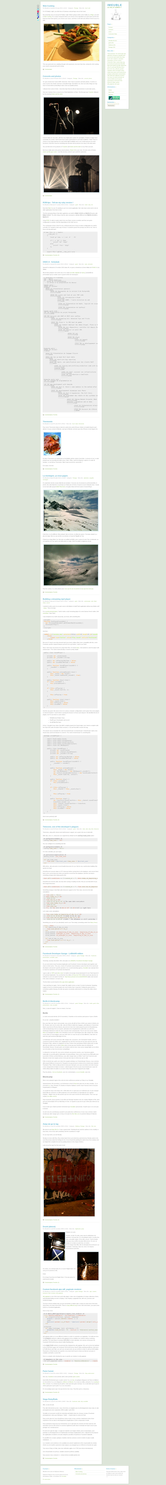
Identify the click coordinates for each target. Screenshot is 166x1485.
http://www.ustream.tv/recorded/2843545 (76, 976)
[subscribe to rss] (38, 10)
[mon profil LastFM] (38, 12)
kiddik (56, 1032)
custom (118, 62)
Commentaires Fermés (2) (52, 255)
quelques (96, 1382)
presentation (122, 74)
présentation (115, 74)
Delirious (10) (112, 45)
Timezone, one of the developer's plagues (60, 827)
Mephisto (111, 94)
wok (116, 84)
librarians (119, 67)
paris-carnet (116, 72)
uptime (117, 82)
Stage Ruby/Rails (50, 1399)
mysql (108, 72)
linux (108, 68)
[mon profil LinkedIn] (38, 16)
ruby (111, 77)
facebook (111, 63)
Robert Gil (72, 150)
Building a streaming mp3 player (56, 599)
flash (108, 65)
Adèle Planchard (60, 486)
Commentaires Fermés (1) (52, 994)
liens (123, 67)
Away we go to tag (50, 1124)
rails (108, 75)
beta (121, 57)
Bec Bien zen (75, 1113)
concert (115, 60)
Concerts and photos (52, 76)
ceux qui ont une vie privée (71, 588)
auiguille (120, 55)
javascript (114, 67)
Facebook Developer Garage (84, 960)
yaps (118, 84)
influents (71, 1382)
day (124, 62)
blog (123, 57)
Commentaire (48, 69)
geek (111, 65)
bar (73, 1380)
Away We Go (55, 1129)
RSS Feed (111, 92)
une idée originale (74, 272)
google (118, 65)
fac (108, 63)
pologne (109, 74)
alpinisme (109, 55)
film (124, 63)
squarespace (110, 80)
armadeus (115, 55)
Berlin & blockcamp (51, 1001)
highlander (123, 65)
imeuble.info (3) (113, 40)
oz (49, 1085)
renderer (122, 75)
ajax (125, 53)
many (68, 1305)
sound (116, 78)
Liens (110, 31)
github (114, 65)
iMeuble (114, 5)
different (72, 1305)
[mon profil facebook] (38, 14)
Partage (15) (112, 47)
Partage (76, 8)
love (111, 68)
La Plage (91, 14)
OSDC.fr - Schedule (51, 262)
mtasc (122, 70)
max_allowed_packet (118, 68)
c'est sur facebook (57, 1072)
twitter (114, 82)
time (121, 80)
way (76, 1305)
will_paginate (110, 84)
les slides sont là (51, 1096)
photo (124, 72)
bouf (108, 58)
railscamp (112, 75)
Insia (75, 1083)
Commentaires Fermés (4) (52, 820)
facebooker (117, 63)
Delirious (77, 1126)
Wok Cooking (48, 6)
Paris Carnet (48, 1371)
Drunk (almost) (49, 1227)
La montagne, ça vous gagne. (55, 476)
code (111, 58)
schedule (120, 77)
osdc (112, 72)
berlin (117, 57)
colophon (115, 58)
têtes (44, 1383)
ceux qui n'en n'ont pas (87, 588)
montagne (118, 70)
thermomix (117, 80)
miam (113, 70)
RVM (47, 220)
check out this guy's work (50, 152)
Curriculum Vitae (113, 34)
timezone (109, 82)
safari (116, 77)
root (108, 77)
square (120, 78)
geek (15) (111, 42)
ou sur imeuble (80, 1072)
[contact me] (38, 8)
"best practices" (111, 53)
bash (114, 57)
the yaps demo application (67, 982)
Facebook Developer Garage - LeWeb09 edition (63, 954)
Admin (110, 90)
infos (108, 67)
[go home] (38, 6)
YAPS (53, 973)
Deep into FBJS (77, 975)
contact (119, 60)
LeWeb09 (72, 960)
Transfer (91, 92)
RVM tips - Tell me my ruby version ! (58, 203)
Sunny (83, 272)
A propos (111, 29)
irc (110, 67)
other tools (60, 973)
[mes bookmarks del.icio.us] (38, 18)
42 (116, 53)
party (121, 72)
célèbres (65, 1382)
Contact (111, 27)
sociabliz (112, 78)
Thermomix (48, 422)
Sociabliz (85, 968)
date (121, 62)
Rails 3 (50, 208)
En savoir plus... (47, 1479)
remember (45, 613)
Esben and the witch (57, 94)
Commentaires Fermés (51, 414)
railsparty (117, 75)
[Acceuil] (115, 20)
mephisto (109, 70)
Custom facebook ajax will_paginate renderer (62, 1289)
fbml (122, 63)
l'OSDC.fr (94, 267)
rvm (113, 77)
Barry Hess (94, 922)
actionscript (120, 53)
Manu (44, 1032)
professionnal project (51, 611)
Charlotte (50, 1376)
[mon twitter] (38, 20)
